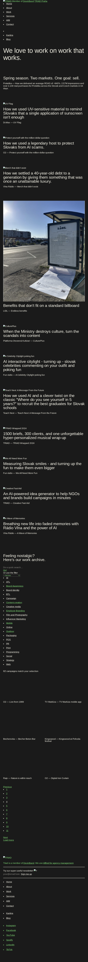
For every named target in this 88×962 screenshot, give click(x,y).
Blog (8, 39)
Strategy (10, 660)
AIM (8, 20)
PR (7, 644)
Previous (7, 787)
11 (7, 830)
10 (7, 826)
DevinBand (28, 1)
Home (9, 4)
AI (7, 578)
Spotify (9, 940)
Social (9, 656)
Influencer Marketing (16, 619)
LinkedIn (10, 945)
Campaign (11, 598)
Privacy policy (9, 953)
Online (9, 627)
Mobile (9, 623)
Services (10, 16)
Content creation (14, 602)
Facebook (11, 930)
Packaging (11, 635)
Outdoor (10, 631)
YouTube (10, 935)
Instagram (11, 925)
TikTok (9, 949)
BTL (8, 594)
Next (5, 837)
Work (8, 12)
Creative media (13, 606)
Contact (10, 24)
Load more (8, 840)
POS (8, 639)
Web (8, 664)
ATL (8, 582)
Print (8, 648)
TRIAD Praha (40, 1)
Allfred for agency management (58, 863)
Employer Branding (15, 611)
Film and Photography (17, 615)
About (9, 8)
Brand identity (12, 590)
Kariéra (9, 35)
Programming (12, 652)
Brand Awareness (14, 586)
